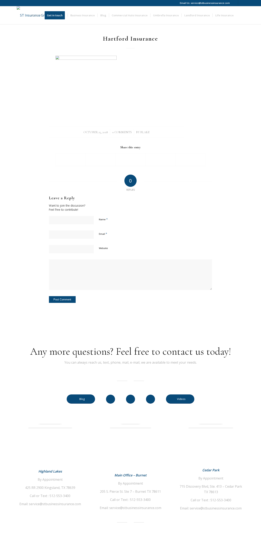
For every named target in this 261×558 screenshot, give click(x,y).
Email (103, 234)
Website (103, 248)
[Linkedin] (241, 3)
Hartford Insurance (130, 38)
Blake (145, 132)
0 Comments (122, 132)
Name (103, 219)
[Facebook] (235, 3)
